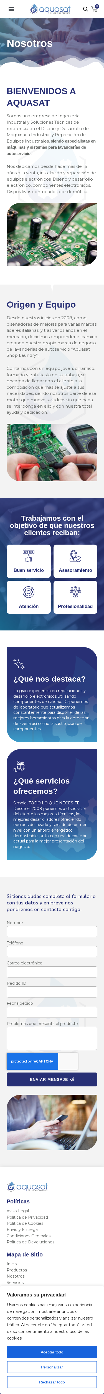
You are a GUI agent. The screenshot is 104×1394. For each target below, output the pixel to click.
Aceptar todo (52, 1352)
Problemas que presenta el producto (42, 1023)
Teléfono (15, 943)
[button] (11, 9)
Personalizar (52, 1367)
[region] (52, 1340)
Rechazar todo (52, 1382)
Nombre (15, 922)
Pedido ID (16, 983)
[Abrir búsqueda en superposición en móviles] (85, 9)
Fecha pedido (20, 1003)
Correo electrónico (24, 963)
